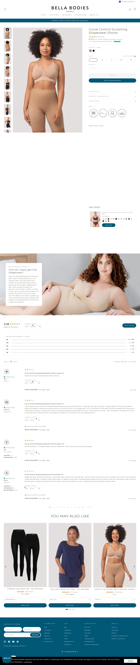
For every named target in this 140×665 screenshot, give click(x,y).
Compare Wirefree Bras (91, 644)
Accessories (67, 644)
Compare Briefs (89, 638)
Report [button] (44, 389)
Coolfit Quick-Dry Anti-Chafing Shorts (115, 589)
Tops (65, 636)
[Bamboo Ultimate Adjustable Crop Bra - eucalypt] (106, 219)
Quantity (93, 64)
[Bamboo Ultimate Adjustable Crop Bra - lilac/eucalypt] (119, 219)
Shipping (105, 39)
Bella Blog (87, 630)
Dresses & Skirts (69, 641)
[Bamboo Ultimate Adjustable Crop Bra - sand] (113, 219)
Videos (86, 636)
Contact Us (47, 638)
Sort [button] (6, 361)
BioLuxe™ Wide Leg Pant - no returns (70, 589)
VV (121, 60)
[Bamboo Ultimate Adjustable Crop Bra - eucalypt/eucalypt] (121, 219)
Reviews (113, 633)
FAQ (45, 627)
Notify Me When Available (112, 80)
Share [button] (48, 389)
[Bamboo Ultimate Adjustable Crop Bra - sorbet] (111, 219)
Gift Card (87, 627)
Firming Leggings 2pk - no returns (25, 589)
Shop (43, 15)
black (93, 50)
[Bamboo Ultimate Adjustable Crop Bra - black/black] (103, 221)
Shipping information (98, 96)
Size (111, 56)
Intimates (67, 15)
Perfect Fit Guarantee (118, 638)
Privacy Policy (48, 641)
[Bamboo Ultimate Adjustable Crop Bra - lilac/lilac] (124, 219)
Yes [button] (40, 389)
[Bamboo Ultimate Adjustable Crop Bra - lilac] (103, 219)
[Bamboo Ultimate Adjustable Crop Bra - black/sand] (108, 221)
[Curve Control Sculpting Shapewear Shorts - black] (93, 200)
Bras (65, 627)
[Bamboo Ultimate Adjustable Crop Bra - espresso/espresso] (129, 219)
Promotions (47, 630)
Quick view (108, 225)
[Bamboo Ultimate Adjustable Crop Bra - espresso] (108, 219)
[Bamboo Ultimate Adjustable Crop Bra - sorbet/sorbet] (131, 219)
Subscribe (35, 635)
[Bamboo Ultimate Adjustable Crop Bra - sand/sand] (106, 221)
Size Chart (87, 633)
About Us (94, 15)
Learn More (114, 630)
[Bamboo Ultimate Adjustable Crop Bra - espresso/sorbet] (126, 219)
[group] (14, 324)
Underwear (67, 630)
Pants (66, 638)
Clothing (54, 15)
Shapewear (81, 15)
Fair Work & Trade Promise (119, 636)
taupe (90, 50)
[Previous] (6, 567)
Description (94, 91)
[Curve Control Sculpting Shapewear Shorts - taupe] (90, 200)
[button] (50, 507)
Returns (46, 636)
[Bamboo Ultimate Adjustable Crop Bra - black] (116, 219)
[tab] (120, 362)
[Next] (134, 566)
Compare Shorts (89, 641)
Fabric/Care (94, 101)
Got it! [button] (130, 661)
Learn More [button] (28, 662)
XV (131, 60)
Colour (94, 47)
